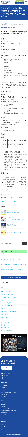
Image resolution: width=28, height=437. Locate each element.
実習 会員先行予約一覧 (6, 305)
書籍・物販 (3, 421)
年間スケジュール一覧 (6, 308)
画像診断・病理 (16, 264)
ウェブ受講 (3, 396)
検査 (21, 264)
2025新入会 (12, 259)
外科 (3, 201)
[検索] (24, 243)
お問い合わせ (20, 3)
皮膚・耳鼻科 (4, 267)
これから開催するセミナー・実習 (8, 392)
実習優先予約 (4, 394)
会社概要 (3, 325)
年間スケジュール (5, 390)
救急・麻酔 (10, 264)
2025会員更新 (5, 259)
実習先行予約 (18, 259)
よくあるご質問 (5, 322)
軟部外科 (3, 269)
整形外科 (7, 269)
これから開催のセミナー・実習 (8, 297)
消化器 (11, 269)
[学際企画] (14, 2)
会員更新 (3, 387)
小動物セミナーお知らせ (7, 294)
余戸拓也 (11, 197)
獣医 (4, 27)
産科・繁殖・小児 (15, 267)
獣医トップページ (5, 291)
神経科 (9, 267)
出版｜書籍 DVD (5, 327)
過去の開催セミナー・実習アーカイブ (10, 311)
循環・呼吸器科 (20, 269)
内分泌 (15, 269)
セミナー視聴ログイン (20, 1)
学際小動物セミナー (8, 375)
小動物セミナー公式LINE (9, 377)
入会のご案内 (4, 314)
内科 (6, 264)
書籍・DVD (3, 424)
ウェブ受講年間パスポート (7, 416)
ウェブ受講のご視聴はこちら (14, 277)
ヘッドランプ (4, 426)
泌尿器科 (3, 271)
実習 (9, 201)
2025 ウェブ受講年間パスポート (9, 303)
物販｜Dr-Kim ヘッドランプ (7, 330)
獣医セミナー (4, 401)
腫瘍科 (21, 267)
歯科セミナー (4, 382)
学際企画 (12, 434)
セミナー (15, 194)
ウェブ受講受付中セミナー (7, 300)
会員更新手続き (5, 317)
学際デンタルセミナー (8, 373)
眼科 (15, 201)
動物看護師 (20, 197)
